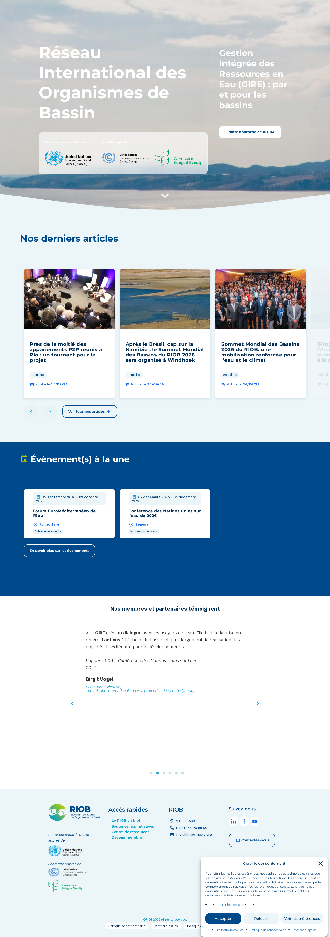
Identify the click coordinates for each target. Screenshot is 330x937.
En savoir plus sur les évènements (59, 550)
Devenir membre (127, 837)
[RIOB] (74, 819)
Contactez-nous (255, 840)
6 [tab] (183, 772)
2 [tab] (158, 772)
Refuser (261, 918)
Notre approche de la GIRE (251, 132)
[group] (69, 333)
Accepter (223, 918)
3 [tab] (165, 772)
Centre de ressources (130, 832)
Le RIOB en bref (126, 820)
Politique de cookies (230, 930)
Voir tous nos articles (87, 411)
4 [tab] (171, 772)
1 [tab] (152, 772)
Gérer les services (230, 905)
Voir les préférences (302, 918)
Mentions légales (305, 930)
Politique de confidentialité (268, 930)
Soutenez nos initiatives (133, 826)
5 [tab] (177, 772)
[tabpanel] (165, 679)
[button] (320, 863)
